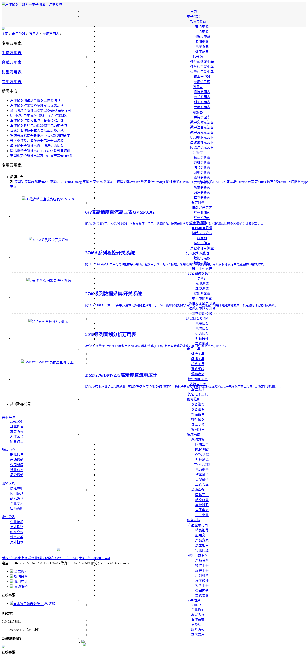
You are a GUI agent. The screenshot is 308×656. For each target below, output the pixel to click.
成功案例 (197, 490)
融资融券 (16, 537)
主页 (5, 34)
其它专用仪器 (202, 313)
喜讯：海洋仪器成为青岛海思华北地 (37, 130)
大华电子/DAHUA (212, 182)
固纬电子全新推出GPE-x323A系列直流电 (40, 151)
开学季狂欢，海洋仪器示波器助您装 (37, 140)
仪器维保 (197, 409)
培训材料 (202, 575)
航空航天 (202, 500)
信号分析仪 (202, 167)
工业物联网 (202, 465)
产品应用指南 (198, 525)
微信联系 (21, 576)
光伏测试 (202, 480)
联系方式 (197, 629)
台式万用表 (202, 97)
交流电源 (202, 26)
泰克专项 (197, 424)
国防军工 (202, 444)
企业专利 (16, 503)
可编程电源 (202, 36)
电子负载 (202, 46)
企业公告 (8, 517)
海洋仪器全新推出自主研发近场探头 (37, 146)
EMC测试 (202, 449)
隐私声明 (16, 488)
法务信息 (8, 483)
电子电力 (202, 510)
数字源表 (202, 52)
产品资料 (202, 560)
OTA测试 (202, 454)
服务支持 (193, 520)
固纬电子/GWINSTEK (182, 182)
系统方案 (197, 439)
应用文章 (202, 535)
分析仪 (198, 152)
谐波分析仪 (202, 193)
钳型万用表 (202, 102)
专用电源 (202, 41)
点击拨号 (21, 571)
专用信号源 (202, 82)
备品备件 (197, 414)
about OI (198, 604)
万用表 (198, 87)
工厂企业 (202, 515)
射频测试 (202, 459)
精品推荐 (202, 530)
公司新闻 (16, 465)
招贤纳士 (197, 624)
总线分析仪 (202, 177)
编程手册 (202, 570)
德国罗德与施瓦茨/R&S (31, 182)
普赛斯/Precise (236, 182)
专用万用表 (202, 107)
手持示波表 (202, 117)
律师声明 (16, 508)
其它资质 (197, 634)
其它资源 (202, 595)
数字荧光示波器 (202, 132)
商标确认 (16, 498)
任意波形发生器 (202, 67)
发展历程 (197, 614)
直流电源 (202, 31)
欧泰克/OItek (257, 182)
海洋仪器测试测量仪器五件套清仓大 (37, 100)
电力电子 (202, 470)
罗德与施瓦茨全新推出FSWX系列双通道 (40, 135)
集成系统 (193, 434)
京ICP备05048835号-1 (94, 558)
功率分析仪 (202, 187)
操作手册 (202, 565)
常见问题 (202, 550)
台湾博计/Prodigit (152, 182)
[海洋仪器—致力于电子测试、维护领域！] (33, 4)
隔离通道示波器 (202, 147)
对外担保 (16, 542)
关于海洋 (193, 600)
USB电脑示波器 (202, 137)
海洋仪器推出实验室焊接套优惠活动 (37, 105)
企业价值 (197, 609)
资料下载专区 (198, 555)
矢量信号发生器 (202, 72)
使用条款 (16, 493)
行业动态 (16, 470)
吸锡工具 (197, 359)
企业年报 (16, 522)
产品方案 (202, 540)
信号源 (198, 57)
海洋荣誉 (197, 619)
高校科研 (202, 505)
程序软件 (202, 580)
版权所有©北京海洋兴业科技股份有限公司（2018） (40, 558)
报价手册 (202, 585)
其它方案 (202, 485)
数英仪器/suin (277, 182)
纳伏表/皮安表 (202, 233)
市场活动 (16, 460)
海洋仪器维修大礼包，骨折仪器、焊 (37, 120)
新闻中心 (8, 450)
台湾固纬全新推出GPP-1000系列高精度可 (40, 110)
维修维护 (193, 399)
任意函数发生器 (202, 62)
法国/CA (110, 182)
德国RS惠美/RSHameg (65, 182)
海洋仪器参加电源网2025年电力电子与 (38, 125)
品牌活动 (16, 475)
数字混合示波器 (202, 127)
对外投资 (16, 527)
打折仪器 (197, 419)
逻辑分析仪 (202, 162)
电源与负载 (197, 21)
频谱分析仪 (202, 157)
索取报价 (21, 586)
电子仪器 (193, 16)
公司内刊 (202, 590)
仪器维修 (197, 404)
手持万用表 (202, 92)
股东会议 (16, 532)
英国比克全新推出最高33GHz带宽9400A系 (41, 156)
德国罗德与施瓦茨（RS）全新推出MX (38, 115)
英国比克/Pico (93, 182)
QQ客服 (49, 603)
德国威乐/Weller (128, 182)
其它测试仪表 (198, 273)
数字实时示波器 (202, 122)
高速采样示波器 (202, 142)
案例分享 (197, 429)
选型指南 (202, 545)
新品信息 (16, 455)
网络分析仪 (202, 172)
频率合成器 (202, 77)
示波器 (198, 112)
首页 (193, 11)
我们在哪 (21, 581)
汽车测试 (202, 475)
